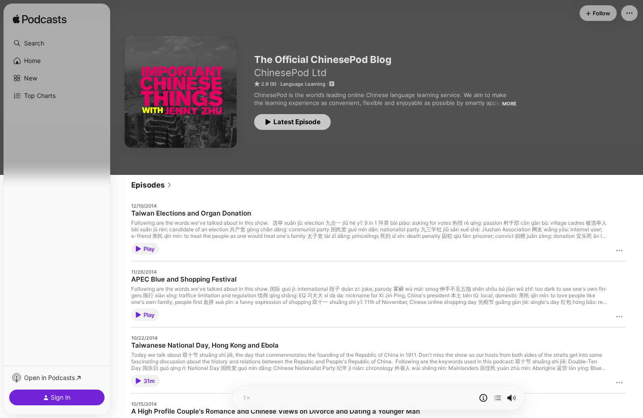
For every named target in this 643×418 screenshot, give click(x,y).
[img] (39, 19)
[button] (57, 43)
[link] (151, 185)
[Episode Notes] (483, 398)
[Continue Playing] (498, 398)
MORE (509, 104)
